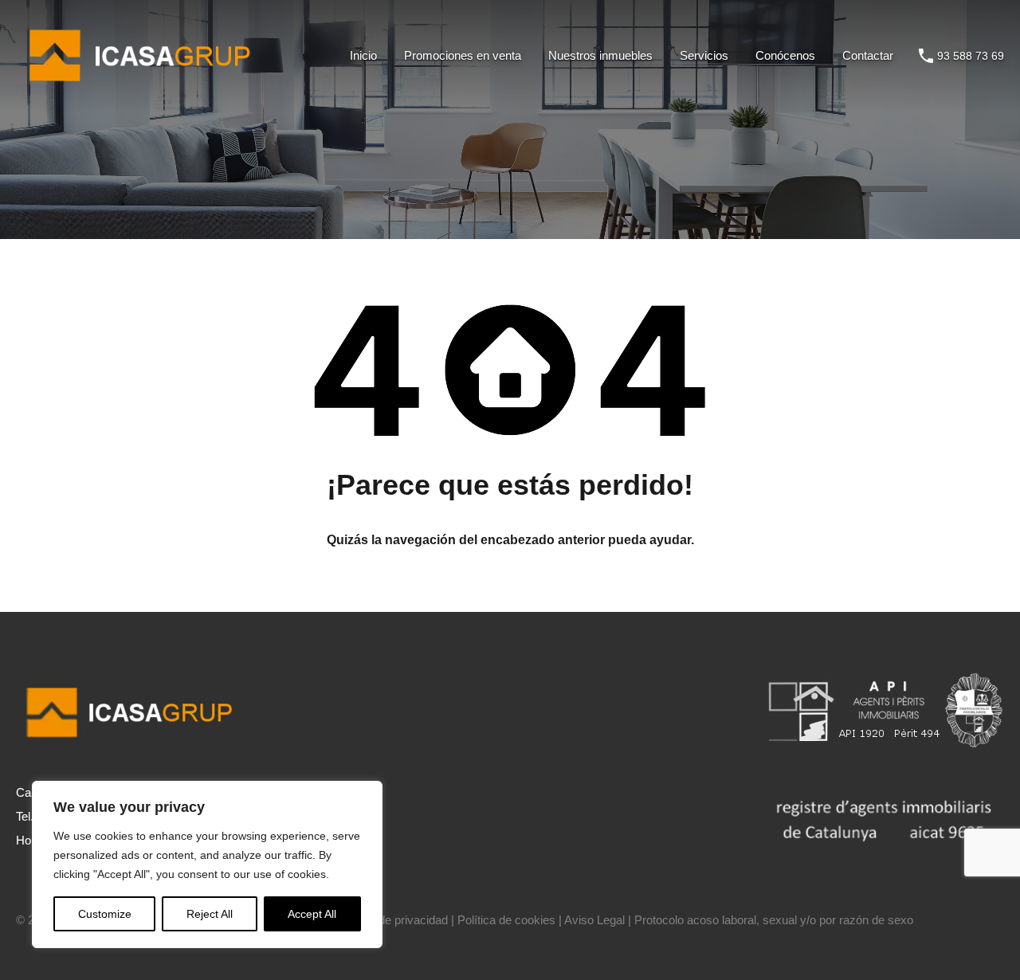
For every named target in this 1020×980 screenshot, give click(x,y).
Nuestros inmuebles (600, 55)
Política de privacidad (392, 920)
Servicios (704, 55)
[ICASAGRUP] (145, 88)
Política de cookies (506, 920)
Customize (104, 913)
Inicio (363, 55)
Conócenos (785, 55)
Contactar (867, 55)
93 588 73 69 (970, 55)
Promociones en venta (462, 55)
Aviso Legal (594, 920)
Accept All (312, 913)
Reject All (209, 913)
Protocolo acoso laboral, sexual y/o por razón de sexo (773, 920)
